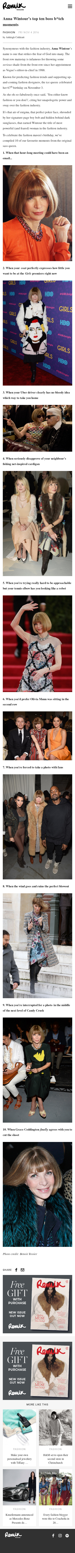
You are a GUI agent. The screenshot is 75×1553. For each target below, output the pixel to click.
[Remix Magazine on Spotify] (67, 1535)
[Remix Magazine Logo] (14, 6)
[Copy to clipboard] (22, 1270)
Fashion (9, 32)
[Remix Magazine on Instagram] (60, 1535)
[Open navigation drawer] (70, 6)
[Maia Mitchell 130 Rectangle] (37, 1304)
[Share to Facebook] (16, 1270)
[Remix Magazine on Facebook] (53, 1535)
